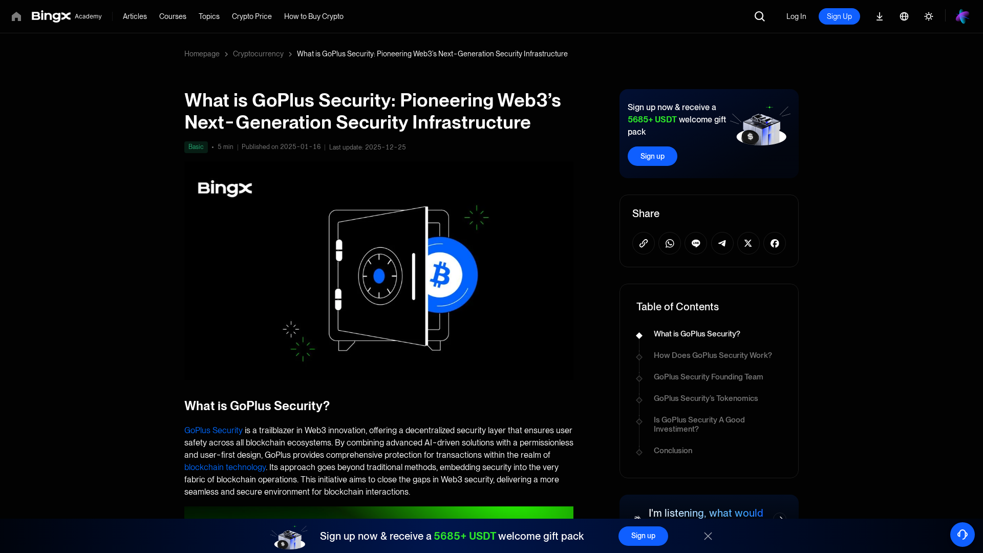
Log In (796, 16)
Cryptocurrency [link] (258, 54)
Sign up (652, 156)
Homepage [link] (202, 54)
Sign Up (839, 16)
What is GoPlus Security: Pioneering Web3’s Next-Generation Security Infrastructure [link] (432, 54)
